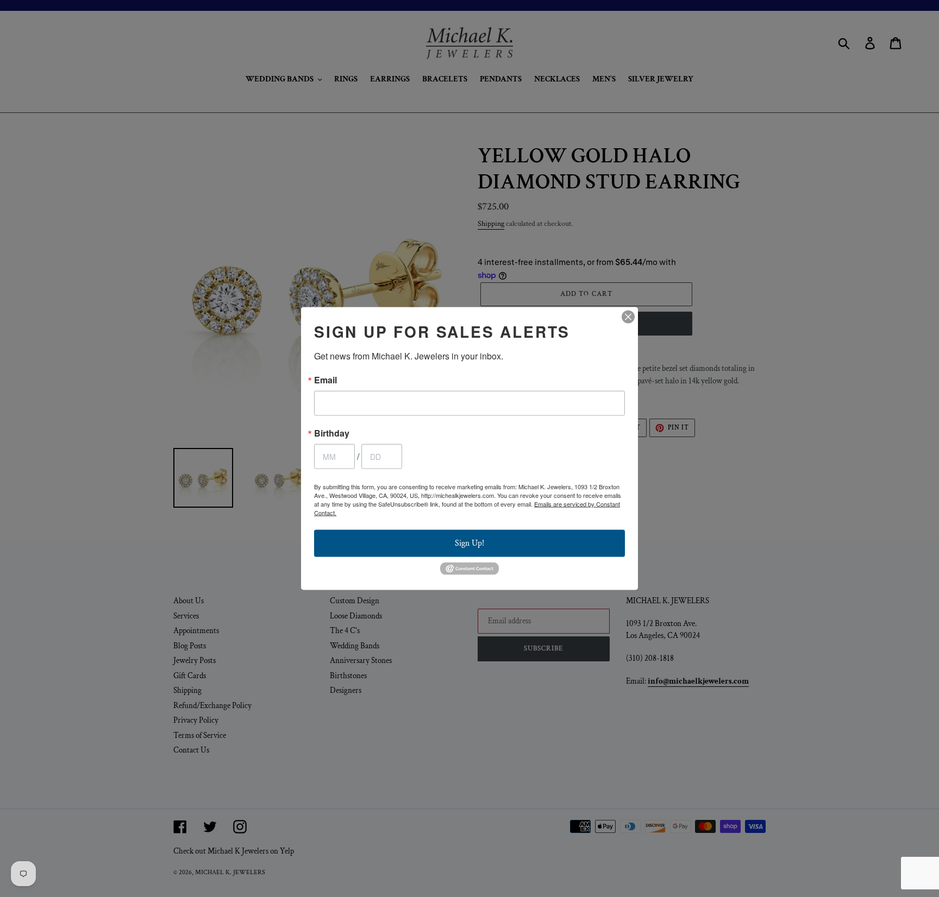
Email (325, 380)
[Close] (628, 317)
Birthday (331, 433)
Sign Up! (469, 543)
